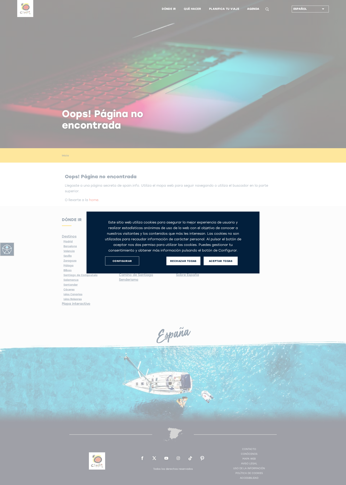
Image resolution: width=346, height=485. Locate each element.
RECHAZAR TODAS (183, 260)
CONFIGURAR (122, 260)
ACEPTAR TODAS (220, 260)
